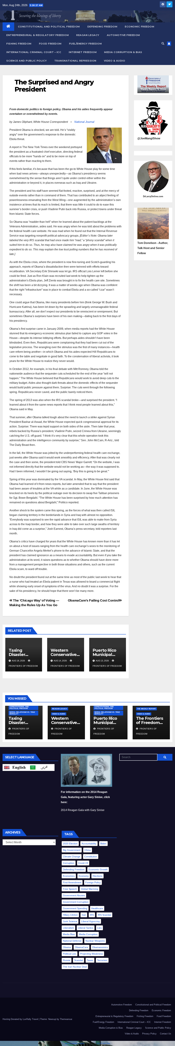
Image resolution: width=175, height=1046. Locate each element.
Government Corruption (76, 902)
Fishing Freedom (18, 43)
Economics (69, 876)
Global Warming (89, 889)
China (87, 850)
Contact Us (165, 1033)
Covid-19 (83, 863)
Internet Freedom (83, 52)
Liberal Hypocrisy (90, 921)
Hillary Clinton (70, 914)
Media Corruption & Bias (123, 52)
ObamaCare (81, 947)
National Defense (72, 940)
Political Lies (69, 953)
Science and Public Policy (26, 60)
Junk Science (70, 921)
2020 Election (70, 843)
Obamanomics (100, 947)
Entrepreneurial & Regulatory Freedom (37, 35)
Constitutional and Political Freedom (49, 26)
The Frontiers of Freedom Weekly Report (151, 722)
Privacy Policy (149, 1033)
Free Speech (70, 889)
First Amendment (72, 882)
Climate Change (71, 856)
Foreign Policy (93, 882)
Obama (67, 947)
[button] (162, 43)
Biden (103, 843)
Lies (99, 927)
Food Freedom (50, 43)
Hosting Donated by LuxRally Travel (21, 1019)
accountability (89, 843)
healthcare (97, 908)
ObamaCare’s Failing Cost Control (93, 600)
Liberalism (68, 927)
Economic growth (98, 869)
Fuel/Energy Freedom (85, 43)
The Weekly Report (146, 709)
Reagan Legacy (87, 35)
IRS (92, 914)
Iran (84, 914)
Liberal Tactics (85, 927)
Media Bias (69, 934)
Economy (84, 876)
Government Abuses (74, 895)
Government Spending (75, 908)
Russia (66, 960)
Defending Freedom (102, 26)
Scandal (78, 960)
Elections (97, 876)
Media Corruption (88, 934)
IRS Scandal (104, 914)
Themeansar (66, 1019)
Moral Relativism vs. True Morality (22, 713)
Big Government (71, 850)
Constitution (90, 856)
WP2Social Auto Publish (74, 1043)
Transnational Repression (75, 60)
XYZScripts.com (103, 1043)
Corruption (68, 863)
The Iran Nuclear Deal (75, 966)
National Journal (84, 121)
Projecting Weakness (91, 953)
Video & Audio (114, 60)
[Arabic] (42, 767)
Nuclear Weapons (95, 940)
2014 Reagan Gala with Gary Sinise (82, 810)
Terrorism (102, 960)
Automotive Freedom (123, 35)
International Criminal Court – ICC (33, 52)
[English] (16, 767)
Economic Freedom (139, 26)
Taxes (90, 960)
